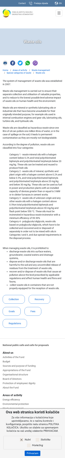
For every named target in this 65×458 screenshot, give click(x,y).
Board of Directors (12, 379)
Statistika (45, 439)
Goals (12, 311)
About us (8, 352)
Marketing (37, 445)
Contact (22, 3)
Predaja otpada (41, 3)
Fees (32, 311)
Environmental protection (16, 404)
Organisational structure (15, 374)
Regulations (15, 323)
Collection (14, 299)
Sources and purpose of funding (19, 366)
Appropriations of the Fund (16, 370)
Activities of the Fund (13, 357)
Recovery (39, 299)
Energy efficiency (11, 399)
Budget (6, 361)
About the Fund (11, 387)
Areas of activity (12, 395)
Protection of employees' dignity (19, 383)
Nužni (28, 439)
